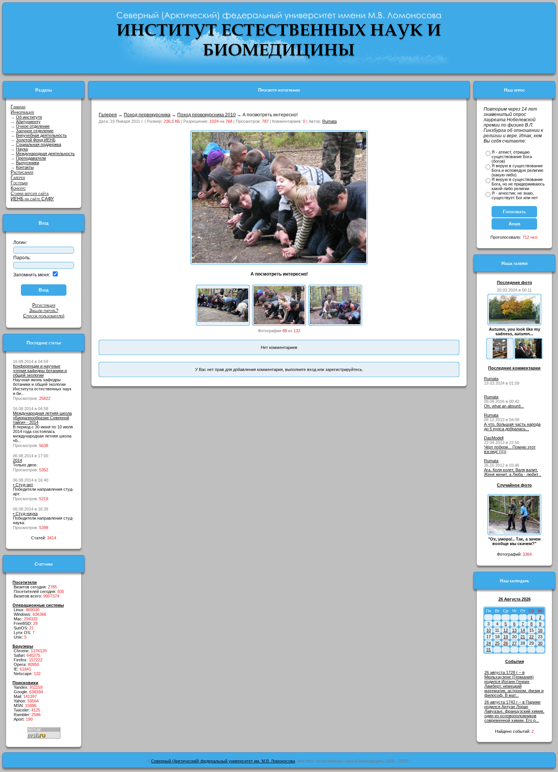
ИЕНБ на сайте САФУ (32, 198)
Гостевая (19, 182)
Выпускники (27, 162)
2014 (17, 460)
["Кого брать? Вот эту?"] (335, 322)
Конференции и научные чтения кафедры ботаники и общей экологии (40, 370)
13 (514, 630)
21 (522, 636)
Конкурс (18, 188)
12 (505, 630)
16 (540, 630)
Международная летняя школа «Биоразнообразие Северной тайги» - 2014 (42, 418)
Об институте (29, 117)
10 (488, 630)
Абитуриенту (28, 121)
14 (522, 630)
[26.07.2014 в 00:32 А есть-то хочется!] (528, 357)
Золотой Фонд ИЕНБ (35, 140)
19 (505, 636)
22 (531, 636)
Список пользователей (44, 316)
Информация (22, 112)
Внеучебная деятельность (41, 135)
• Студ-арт (23, 484)
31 (488, 649)
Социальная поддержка (38, 144)
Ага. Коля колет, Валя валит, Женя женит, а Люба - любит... (512, 472)
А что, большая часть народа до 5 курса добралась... (512, 426)
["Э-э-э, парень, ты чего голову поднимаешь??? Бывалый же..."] (222, 320)
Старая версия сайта (30, 193)
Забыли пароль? (43, 310)
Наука (22, 149)
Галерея (18, 177)
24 (488, 643)
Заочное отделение (35, 130)
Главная (18, 106)
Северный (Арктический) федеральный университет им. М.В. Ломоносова (223, 761)
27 (514, 643)
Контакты (25, 167)
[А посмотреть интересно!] (279, 322)
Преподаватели (31, 158)
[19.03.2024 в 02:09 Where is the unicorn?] (500, 357)
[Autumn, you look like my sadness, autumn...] (514, 322)
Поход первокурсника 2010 (206, 114)
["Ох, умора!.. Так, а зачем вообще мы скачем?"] (514, 532)
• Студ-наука (25, 513)
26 (505, 643)
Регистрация (43, 305)
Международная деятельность (45, 153)
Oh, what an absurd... (504, 406)
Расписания (22, 172)
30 (540, 643)
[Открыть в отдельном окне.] (279, 261)
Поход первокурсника (147, 114)
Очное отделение (33, 126)
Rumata (329, 121)
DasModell (493, 438)
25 (497, 643)
